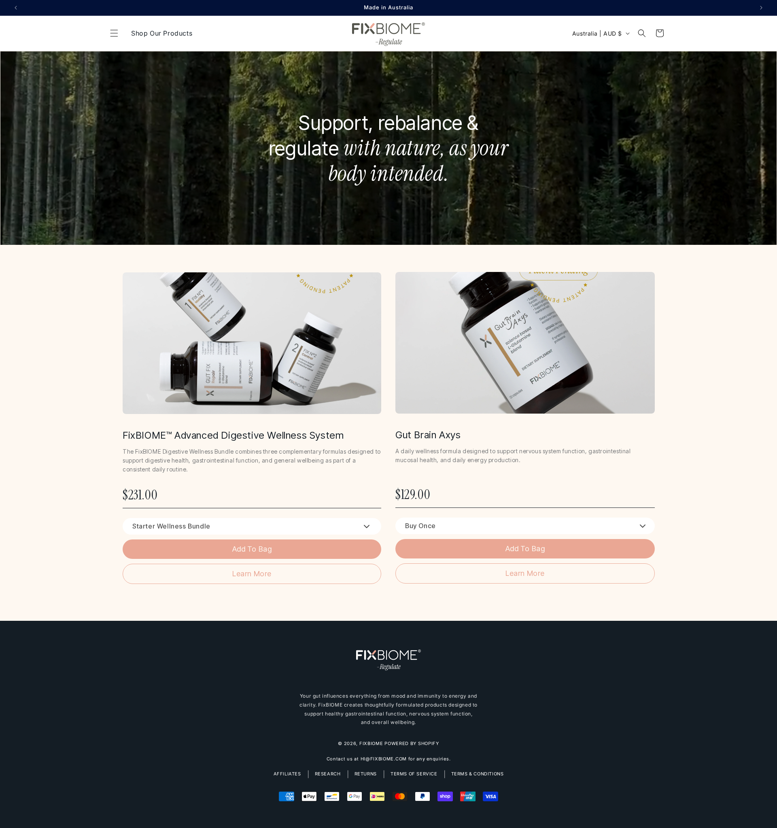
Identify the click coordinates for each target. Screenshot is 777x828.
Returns (366, 774)
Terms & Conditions (477, 774)
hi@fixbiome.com (384, 759)
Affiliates (287, 774)
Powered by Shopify (411, 743)
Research (328, 774)
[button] (114, 33)
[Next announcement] (761, 7)
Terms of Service (414, 774)
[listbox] (252, 526)
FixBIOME (371, 743)
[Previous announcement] (16, 7)
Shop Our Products (161, 33)
